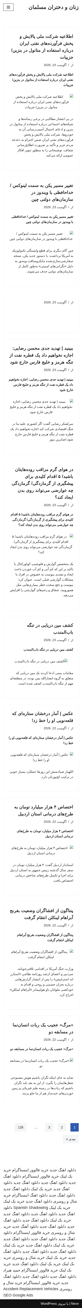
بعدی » (70, 1139)
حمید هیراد (11, 1270)
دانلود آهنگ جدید (25, 1226)
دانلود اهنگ (39, 1195)
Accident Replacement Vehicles (30, 1289)
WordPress (49, 1303)
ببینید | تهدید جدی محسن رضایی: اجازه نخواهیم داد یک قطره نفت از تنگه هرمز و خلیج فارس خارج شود (41, 355)
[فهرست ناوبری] (8, 7)
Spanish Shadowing (30, 1207)
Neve (75, 1303)
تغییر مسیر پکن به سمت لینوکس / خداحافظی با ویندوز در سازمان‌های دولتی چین (41, 192)
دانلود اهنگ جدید (63, 1170)
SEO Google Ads (18, 1295)
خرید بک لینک (41, 1189)
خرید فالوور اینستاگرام (30, 1170)
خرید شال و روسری (28, 1257)
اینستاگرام (20, 1195)
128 (20, 1127)
